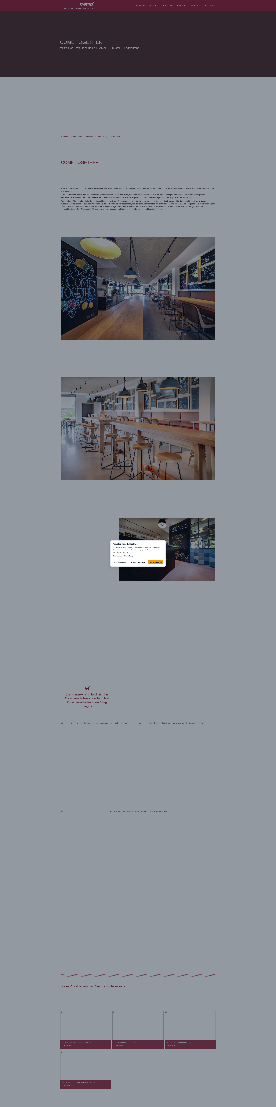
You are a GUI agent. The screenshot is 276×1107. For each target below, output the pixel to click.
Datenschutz (117, 556)
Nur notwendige (120, 562)
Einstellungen (129, 556)
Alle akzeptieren (156, 562)
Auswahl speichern (138, 562)
